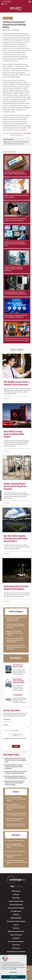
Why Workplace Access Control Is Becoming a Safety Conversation (16, 383)
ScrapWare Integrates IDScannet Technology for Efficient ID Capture (15, 173)
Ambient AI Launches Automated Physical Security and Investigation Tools (15, 243)
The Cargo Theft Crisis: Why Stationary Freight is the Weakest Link (17, 862)
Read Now (6, 398)
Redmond (16, 928)
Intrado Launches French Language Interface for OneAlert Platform (16, 219)
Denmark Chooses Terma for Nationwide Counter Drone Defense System (15, 640)
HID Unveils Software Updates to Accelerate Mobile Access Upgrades (15, 293)
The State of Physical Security (16, 840)
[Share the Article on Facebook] (3, 18)
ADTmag (16, 894)
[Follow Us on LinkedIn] (3, 4)
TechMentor (16, 938)
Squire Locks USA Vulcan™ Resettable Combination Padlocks (19, 681)
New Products (16, 658)
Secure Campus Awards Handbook (14, 856)
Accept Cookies (13, 977)
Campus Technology (16, 904)
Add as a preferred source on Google (7, 1)
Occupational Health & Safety (16, 921)
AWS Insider (16, 898)
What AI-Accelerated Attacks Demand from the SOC (15, 819)
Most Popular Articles (11, 755)
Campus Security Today (16, 901)
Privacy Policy (15, 730)
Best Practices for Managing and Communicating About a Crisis (16, 814)
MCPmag (16, 914)
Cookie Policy (13, 969)
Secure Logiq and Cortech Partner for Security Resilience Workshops (16, 316)
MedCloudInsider (16, 918)
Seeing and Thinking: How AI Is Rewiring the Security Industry (16, 825)
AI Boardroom (16, 891)
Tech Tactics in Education (16, 941)
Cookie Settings (13, 972)
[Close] (24, 956)
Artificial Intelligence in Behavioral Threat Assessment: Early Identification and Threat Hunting (16, 807)
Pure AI (16, 925)
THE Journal (16, 948)
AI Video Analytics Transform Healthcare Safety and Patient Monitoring (14, 268)
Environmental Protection (16, 908)
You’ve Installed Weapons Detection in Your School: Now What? (16, 846)
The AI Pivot (16, 945)
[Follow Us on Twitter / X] (5, 4)
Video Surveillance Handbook (16, 851)
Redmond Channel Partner (16, 931)
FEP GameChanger (17, 695)
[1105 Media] (16, 887)
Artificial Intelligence (16, 611)
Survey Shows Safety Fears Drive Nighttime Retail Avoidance (16, 587)
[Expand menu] (29, 2)
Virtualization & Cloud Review (16, 951)
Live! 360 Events (16, 911)
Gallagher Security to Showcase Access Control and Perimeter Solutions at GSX (17, 339)
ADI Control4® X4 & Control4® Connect (18, 666)
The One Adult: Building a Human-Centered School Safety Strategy (16, 799)
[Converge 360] (16, 880)
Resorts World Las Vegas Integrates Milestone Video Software (14, 434)
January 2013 (27, 133)
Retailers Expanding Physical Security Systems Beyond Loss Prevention (15, 486)
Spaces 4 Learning (16, 935)
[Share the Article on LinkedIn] (6, 18)
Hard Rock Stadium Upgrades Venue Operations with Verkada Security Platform (15, 539)
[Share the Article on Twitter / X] (9, 18)
